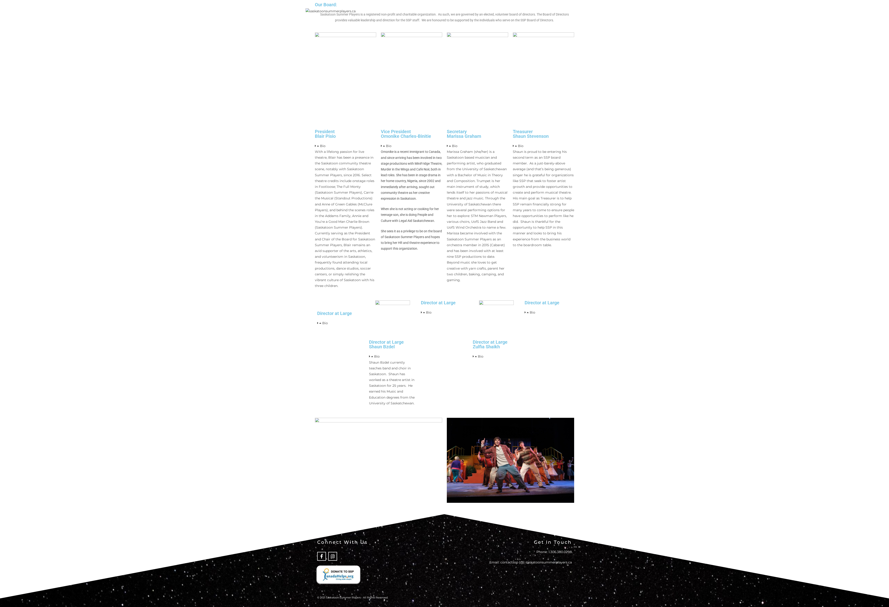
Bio (323, 146)
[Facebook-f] (321, 556)
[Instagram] (332, 556)
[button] (345, 146)
